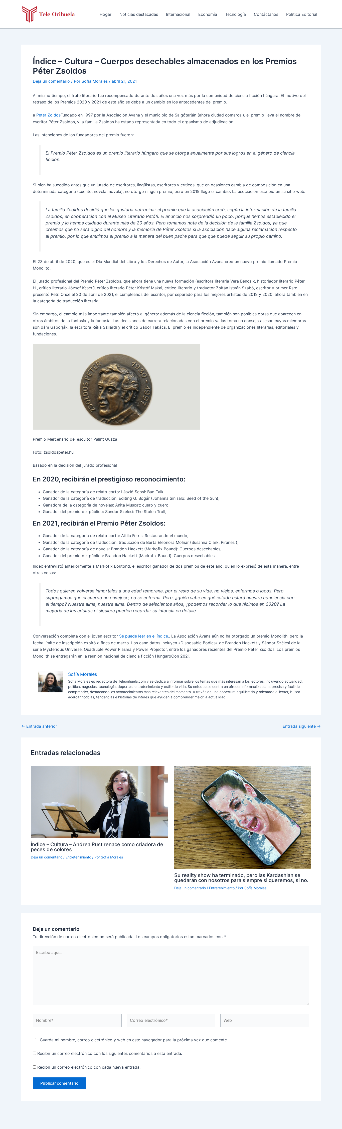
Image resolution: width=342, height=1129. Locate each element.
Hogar (105, 14)
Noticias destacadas (138, 14)
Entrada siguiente (302, 726)
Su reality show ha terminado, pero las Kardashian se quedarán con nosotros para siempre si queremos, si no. (241, 877)
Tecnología (235, 14)
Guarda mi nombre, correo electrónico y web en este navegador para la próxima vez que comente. (134, 1039)
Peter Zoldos (48, 114)
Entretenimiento (78, 857)
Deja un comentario (51, 81)
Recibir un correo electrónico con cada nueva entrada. (88, 1067)
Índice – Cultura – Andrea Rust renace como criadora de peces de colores (97, 846)
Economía (207, 14)
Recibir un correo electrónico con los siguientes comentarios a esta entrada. (109, 1053)
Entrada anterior (39, 726)
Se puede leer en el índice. (144, 636)
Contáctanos (266, 14)
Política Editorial (301, 14)
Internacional (178, 14)
